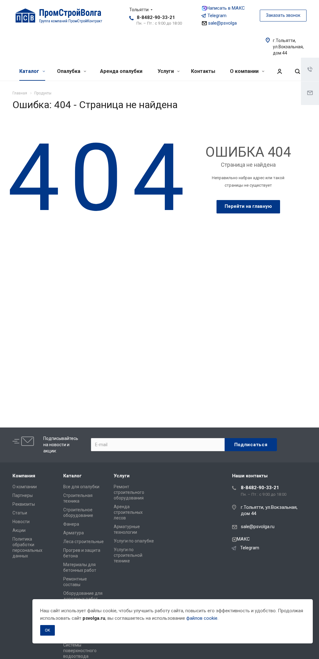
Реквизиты (23, 504)
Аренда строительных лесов (128, 512)
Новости (21, 521)
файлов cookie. (202, 618)
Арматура (73, 532)
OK (47, 630)
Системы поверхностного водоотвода (80, 650)
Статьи (19, 512)
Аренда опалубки (121, 71)
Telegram (216, 15)
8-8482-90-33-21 (156, 17)
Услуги (166, 71)
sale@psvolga (222, 23)
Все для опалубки (81, 486)
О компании (245, 71)
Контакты (203, 71)
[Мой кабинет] (279, 71)
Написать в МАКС (226, 8)
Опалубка (69, 71)
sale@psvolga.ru (257, 526)
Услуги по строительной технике (128, 555)
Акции (19, 530)
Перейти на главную (248, 206)
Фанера (71, 524)
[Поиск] (297, 71)
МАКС (243, 539)
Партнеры (22, 495)
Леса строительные (83, 541)
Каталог (29, 71)
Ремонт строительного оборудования (129, 492)
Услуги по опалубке (134, 540)
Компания (23, 476)
